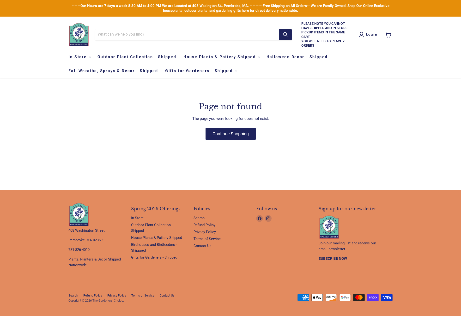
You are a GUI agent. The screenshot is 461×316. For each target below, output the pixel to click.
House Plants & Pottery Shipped (220, 57)
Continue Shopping (230, 133)
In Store (78, 57)
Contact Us (203, 246)
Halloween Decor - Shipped (297, 57)
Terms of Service (207, 239)
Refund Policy (204, 225)
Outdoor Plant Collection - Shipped (136, 57)
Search (199, 218)
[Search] (285, 34)
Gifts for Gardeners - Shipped (199, 70)
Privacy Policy (205, 232)
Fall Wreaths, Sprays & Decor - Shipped (113, 70)
